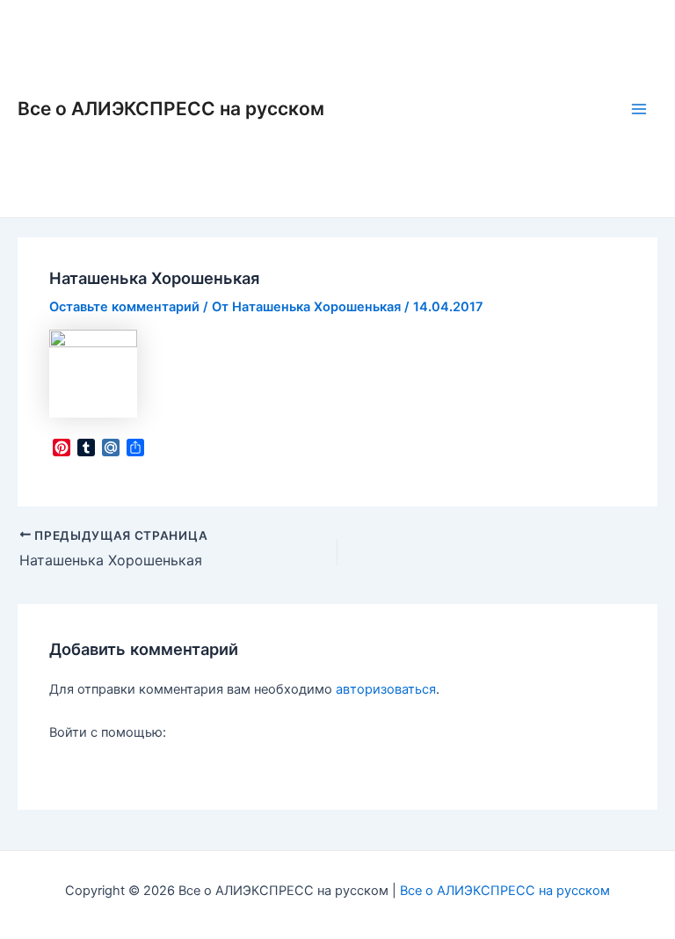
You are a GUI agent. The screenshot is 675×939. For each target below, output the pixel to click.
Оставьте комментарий (124, 307)
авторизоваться (386, 689)
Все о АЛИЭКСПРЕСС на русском (171, 109)
